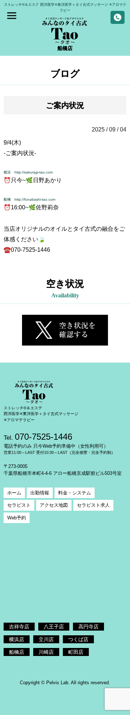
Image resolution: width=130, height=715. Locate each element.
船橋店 (16, 652)
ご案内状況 (65, 105)
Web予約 (16, 517)
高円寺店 (88, 627)
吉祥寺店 (19, 627)
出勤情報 (39, 493)
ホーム (14, 493)
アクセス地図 (54, 505)
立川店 (46, 639)
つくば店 (78, 639)
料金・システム (74, 493)
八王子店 (54, 627)
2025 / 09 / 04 (109, 129)
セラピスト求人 (93, 505)
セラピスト (19, 505)
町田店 (75, 652)
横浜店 (16, 639)
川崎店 (46, 652)
